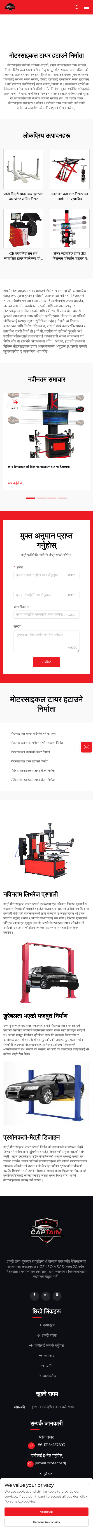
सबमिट (46, 662)
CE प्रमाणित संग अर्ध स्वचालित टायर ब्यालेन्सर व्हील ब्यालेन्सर (23, 256)
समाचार (48, 1356)
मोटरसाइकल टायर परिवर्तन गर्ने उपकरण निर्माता (37, 743)
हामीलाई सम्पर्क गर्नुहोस (49, 1345)
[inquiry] (86, 747)
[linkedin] (45, 1296)
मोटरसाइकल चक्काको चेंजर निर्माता (30, 752)
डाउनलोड (49, 1376)
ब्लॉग (48, 1366)
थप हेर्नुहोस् (15, 483)
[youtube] (57, 1296)
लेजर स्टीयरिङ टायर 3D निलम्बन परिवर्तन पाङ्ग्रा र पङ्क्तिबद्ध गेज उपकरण (70, 256)
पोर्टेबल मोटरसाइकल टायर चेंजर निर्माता (33, 771)
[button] (30, 498)
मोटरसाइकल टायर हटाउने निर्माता (29, 761)
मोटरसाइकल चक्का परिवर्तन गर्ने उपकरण (33, 733)
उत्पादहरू (48, 1325)
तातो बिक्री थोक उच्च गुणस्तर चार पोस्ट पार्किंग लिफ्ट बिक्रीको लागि (23, 197)
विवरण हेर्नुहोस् (23, 169)
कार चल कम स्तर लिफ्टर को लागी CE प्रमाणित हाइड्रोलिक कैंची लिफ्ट (69, 197)
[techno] (46, 1230)
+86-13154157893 (50, 1445)
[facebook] (34, 1296)
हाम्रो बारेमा (49, 1335)
